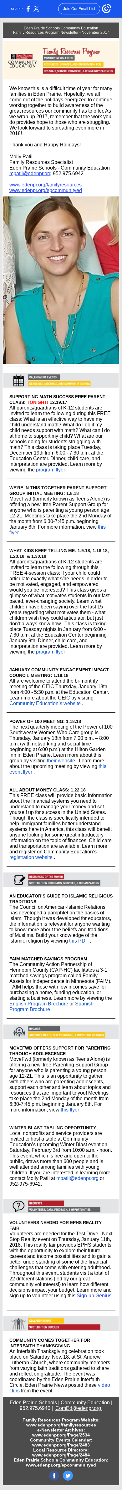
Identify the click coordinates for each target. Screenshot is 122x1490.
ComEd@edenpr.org (78, 1408)
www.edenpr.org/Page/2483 (61, 1444)
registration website (31, 857)
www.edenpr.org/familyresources (45, 184)
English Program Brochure (38, 1003)
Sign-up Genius (94, 1295)
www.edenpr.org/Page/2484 (61, 1454)
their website (61, 760)
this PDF (79, 940)
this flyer (70, 1109)
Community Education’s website (45, 703)
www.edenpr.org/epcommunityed (45, 190)
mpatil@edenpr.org (30, 173)
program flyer (50, 469)
